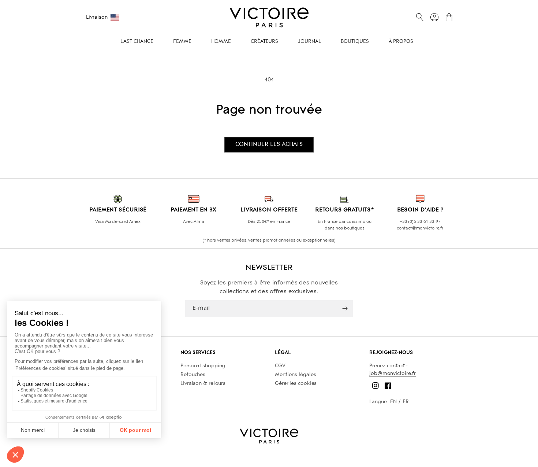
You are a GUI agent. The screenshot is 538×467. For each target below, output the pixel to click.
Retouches (192, 374)
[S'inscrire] (345, 308)
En (393, 402)
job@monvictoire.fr (392, 373)
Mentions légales (295, 374)
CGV (280, 366)
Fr (406, 402)
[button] (419, 17)
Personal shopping (202, 366)
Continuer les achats (269, 144)
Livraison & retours (202, 383)
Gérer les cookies (296, 383)
